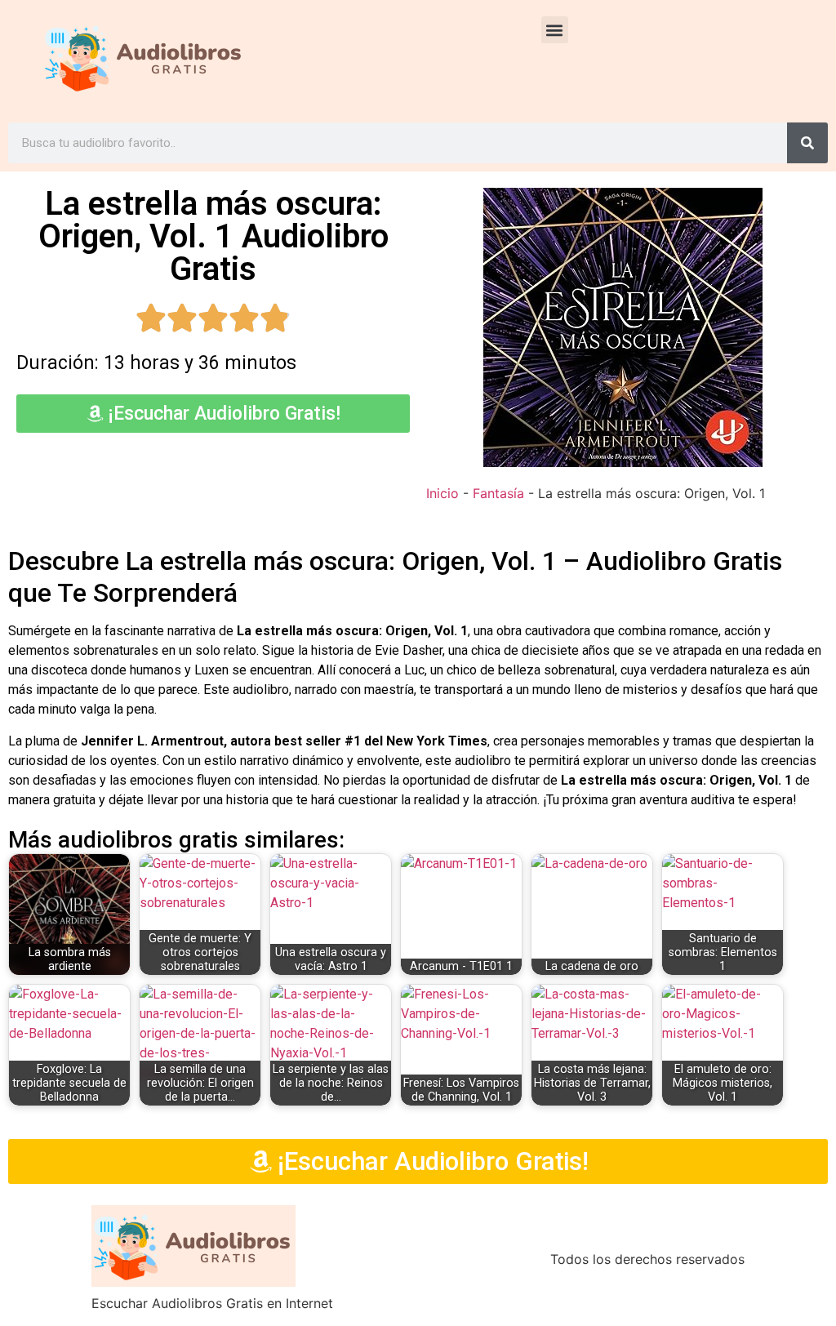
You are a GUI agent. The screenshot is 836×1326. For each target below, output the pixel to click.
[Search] (807, 142)
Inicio (442, 493)
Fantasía (498, 493)
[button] (554, 29)
